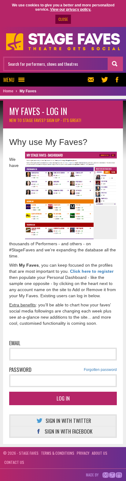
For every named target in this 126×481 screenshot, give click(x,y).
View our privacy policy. (70, 9)
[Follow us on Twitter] (104, 80)
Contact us (14, 462)
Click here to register (91, 271)
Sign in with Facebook (68, 431)
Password (63, 369)
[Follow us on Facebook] (117, 80)
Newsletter (92, 80)
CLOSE (63, 19)
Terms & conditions (57, 453)
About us (99, 453)
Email (14, 343)
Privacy (83, 453)
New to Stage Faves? (45, 120)
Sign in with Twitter (68, 420)
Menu (8, 79)
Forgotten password (100, 370)
